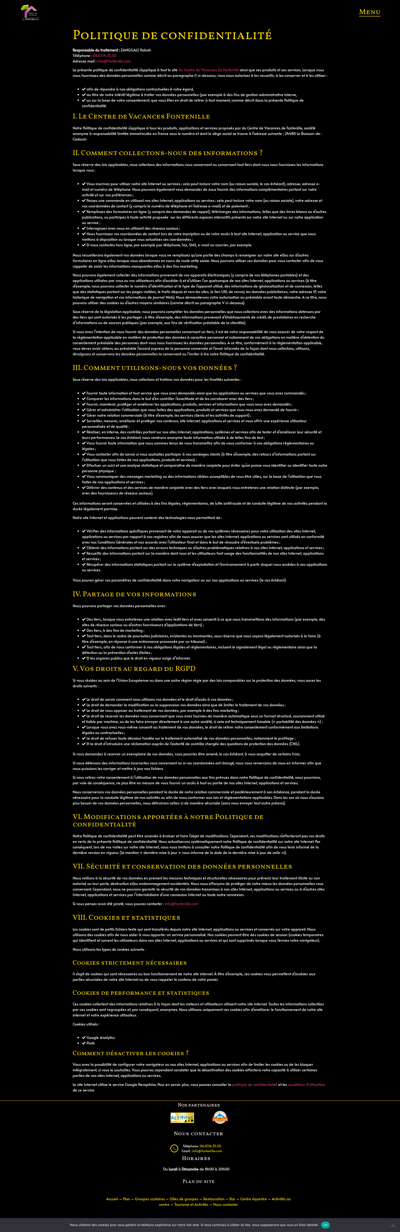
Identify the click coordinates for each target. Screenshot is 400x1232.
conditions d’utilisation (306, 1084)
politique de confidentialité (254, 1084)
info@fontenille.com (114, 60)
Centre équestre (254, 1198)
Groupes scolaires (150, 1198)
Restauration (214, 1198)
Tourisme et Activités (191, 1204)
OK (325, 1225)
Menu (370, 12)
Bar (232, 1198)
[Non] (393, 1225)
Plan (126, 1198)
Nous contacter (225, 1204)
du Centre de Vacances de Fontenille (208, 69)
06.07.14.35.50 (104, 55)
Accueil (112, 1198)
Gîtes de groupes (184, 1198)
